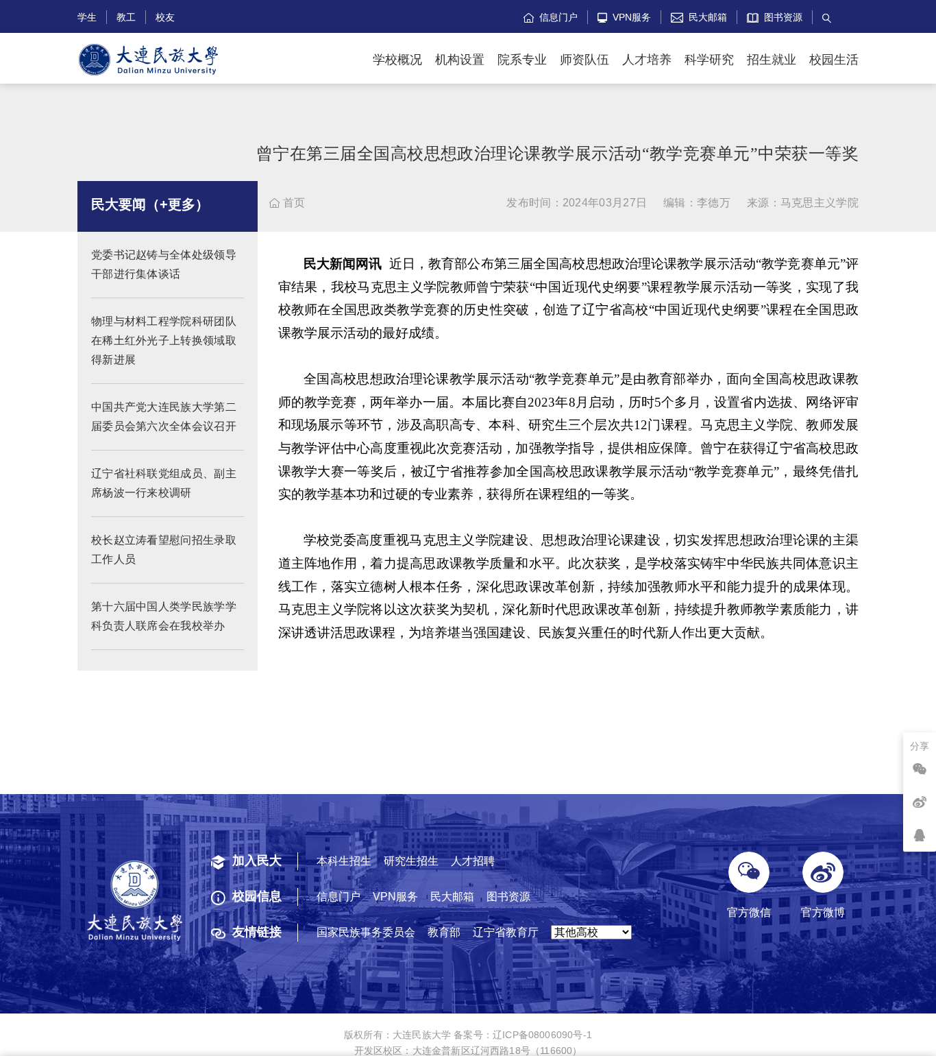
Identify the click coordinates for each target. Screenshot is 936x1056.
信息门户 (551, 17)
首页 (287, 202)
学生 (87, 17)
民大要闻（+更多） (150, 204)
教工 (126, 17)
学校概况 (397, 60)
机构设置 (459, 60)
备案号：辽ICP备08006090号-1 (523, 1034)
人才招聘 (473, 861)
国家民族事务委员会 (366, 932)
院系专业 (522, 60)
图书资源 (780, 17)
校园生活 (834, 60)
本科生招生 (344, 861)
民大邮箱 (699, 17)
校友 (165, 17)
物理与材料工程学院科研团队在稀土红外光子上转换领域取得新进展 (163, 340)
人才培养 (647, 60)
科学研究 (709, 60)
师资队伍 (584, 60)
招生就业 (771, 60)
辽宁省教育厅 (506, 932)
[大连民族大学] (148, 60)
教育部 (444, 932)
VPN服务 (624, 17)
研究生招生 (411, 861)
